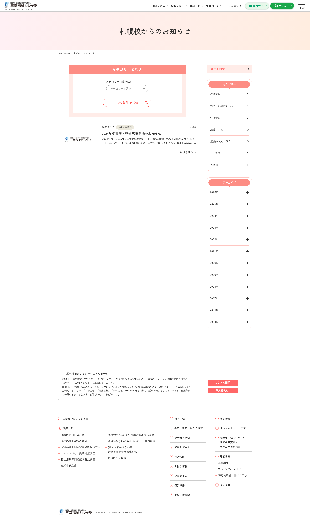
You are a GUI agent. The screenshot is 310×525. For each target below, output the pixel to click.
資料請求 (258, 6)
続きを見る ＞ (188, 152)
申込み (283, 6)
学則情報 (225, 419)
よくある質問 (222, 382)
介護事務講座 (69, 465)
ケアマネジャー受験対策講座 (78, 453)
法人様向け (234, 6)
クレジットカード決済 (233, 428)
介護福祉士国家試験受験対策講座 (80, 447)
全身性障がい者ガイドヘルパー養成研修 (131, 441)
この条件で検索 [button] (127, 102)
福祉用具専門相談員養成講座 (78, 459)
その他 (214, 165)
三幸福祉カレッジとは (75, 419)
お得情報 (215, 117)
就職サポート (182, 447)
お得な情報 (180, 466)
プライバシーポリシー (231, 469)
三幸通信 (215, 153)
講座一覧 (195, 6)
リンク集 (225, 485)
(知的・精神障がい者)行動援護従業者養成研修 (122, 449)
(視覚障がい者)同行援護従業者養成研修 (131, 435)
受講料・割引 (214, 6)
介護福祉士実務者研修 (74, 441)
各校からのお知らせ (222, 106)
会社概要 (223, 463)
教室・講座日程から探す (188, 428)
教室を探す (177, 6)
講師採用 (179, 485)
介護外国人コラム (220, 141)
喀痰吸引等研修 (117, 458)
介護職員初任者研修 (73, 435)
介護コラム (216, 129)
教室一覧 (179, 419)
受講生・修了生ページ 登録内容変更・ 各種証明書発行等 (233, 442)
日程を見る (158, 6)
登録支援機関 (182, 495)
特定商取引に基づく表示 (232, 475)
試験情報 (215, 94)
